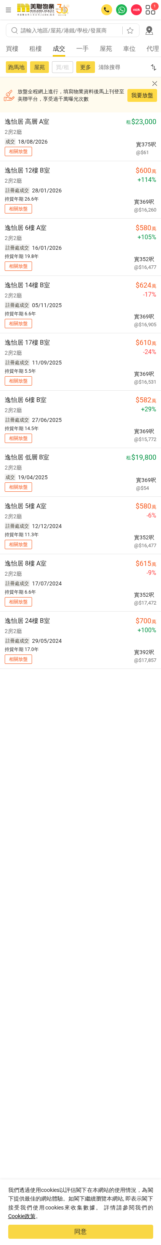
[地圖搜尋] (149, 30)
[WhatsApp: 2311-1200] (121, 9)
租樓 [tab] (35, 48)
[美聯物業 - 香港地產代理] (43, 10)
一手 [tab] (82, 48)
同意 (80, 1231)
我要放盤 (142, 95)
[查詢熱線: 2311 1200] (106, 9)
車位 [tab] (129, 48)
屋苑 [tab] (106, 48)
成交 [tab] (59, 48)
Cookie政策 (22, 1216)
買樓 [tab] (12, 48)
